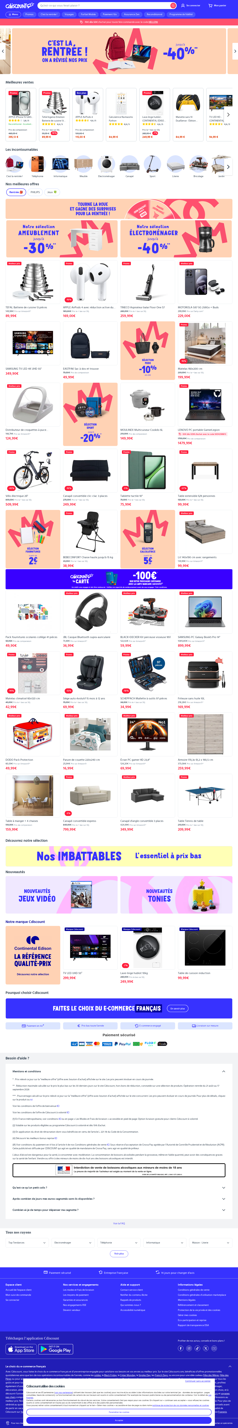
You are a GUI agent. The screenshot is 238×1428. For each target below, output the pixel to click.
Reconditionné (154, 14)
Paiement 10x (110, 14)
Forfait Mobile (88, 14)
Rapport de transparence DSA (193, 1325)
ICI (58, 1106)
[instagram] (189, 1348)
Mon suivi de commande (18, 1295)
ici (31, 1099)
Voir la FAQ (119, 1223)
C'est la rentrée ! (49, 14)
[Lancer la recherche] (173, 5)
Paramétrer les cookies (119, 1412)
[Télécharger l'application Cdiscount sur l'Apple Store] (21, 1349)
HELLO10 (153, 22)
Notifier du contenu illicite (133, 1295)
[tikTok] (197, 1348)
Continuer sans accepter (198, 1381)
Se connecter (12, 1300)
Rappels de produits (130, 1300)
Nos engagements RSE (74, 1305)
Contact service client (131, 1290)
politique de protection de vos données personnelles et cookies (180, 1405)
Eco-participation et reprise (192, 1320)
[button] (10, 167)
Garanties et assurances (75, 1300)
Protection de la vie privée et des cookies (199, 1310)
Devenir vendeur (71, 1310)
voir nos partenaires (63, 1392)
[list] (119, 114)
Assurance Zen (132, 14)
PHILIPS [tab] (35, 192)
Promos (29, 14)
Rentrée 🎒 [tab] (16, 192)
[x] (206, 1348)
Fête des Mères (211, 1375)
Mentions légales (186, 1300)
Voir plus (119, 1254)
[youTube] (214, 1348)
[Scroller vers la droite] (228, 114)
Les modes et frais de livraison (78, 1290)
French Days (161, 1375)
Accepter (119, 1420)
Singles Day (145, 1375)
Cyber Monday (127, 1375)
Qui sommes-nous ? (130, 1305)
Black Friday (110, 1375)
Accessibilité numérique (132, 1310)
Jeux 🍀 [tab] (52, 192)
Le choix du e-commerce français (26, 1366)
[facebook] (180, 1348)
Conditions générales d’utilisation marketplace (202, 1295)
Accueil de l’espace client (19, 1290)
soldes (97, 1375)
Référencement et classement (193, 1305)
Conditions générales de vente (193, 1290)
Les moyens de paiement (76, 1295)
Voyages (69, 14)
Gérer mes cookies (187, 1315)
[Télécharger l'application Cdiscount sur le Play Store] (55, 1349)
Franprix (222, 1412)
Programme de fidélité (181, 14)
